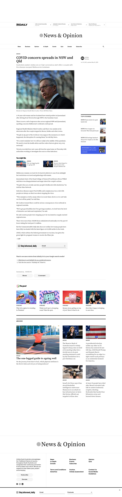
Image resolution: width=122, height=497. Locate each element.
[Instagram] (20, 484)
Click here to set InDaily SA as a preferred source (34, 260)
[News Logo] (61, 36)
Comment (41, 275)
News (19, 46)
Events (54, 46)
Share (24, 275)
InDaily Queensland (76, 472)
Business (27, 46)
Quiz (62, 46)
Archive (72, 470)
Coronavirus (20, 272)
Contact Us (93, 470)
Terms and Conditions (58, 470)
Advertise (53, 472)
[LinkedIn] (22, 484)
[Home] (25, 25)
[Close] (119, 490)
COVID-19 (28, 272)
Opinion (36, 46)
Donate (70, 46)
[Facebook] (17, 484)
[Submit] (64, 245)
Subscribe (79, 46)
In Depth (45, 46)
